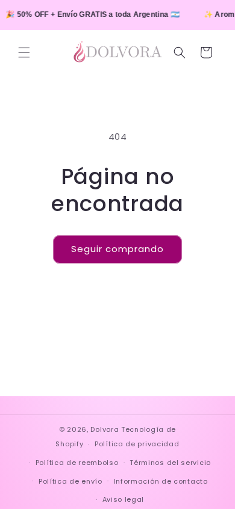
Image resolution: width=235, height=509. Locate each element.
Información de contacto (161, 481)
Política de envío (70, 481)
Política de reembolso (77, 462)
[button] (24, 52)
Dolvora (104, 429)
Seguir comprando (117, 248)
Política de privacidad (137, 444)
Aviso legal (123, 499)
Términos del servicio (170, 462)
